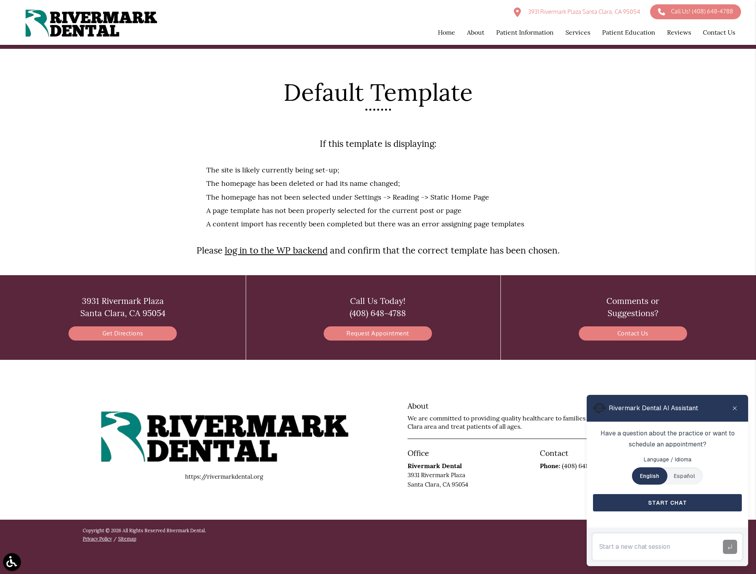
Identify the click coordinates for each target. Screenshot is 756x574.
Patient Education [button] (628, 32)
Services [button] (577, 32)
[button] (12, 562)
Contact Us (633, 333)
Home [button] (446, 32)
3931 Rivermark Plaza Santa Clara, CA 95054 (583, 11)
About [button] (475, 32)
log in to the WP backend (276, 250)
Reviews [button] (679, 32)
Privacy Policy (97, 539)
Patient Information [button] (525, 32)
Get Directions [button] (122, 333)
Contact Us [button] (719, 32)
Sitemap (127, 539)
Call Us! (702, 11)
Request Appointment (377, 333)
